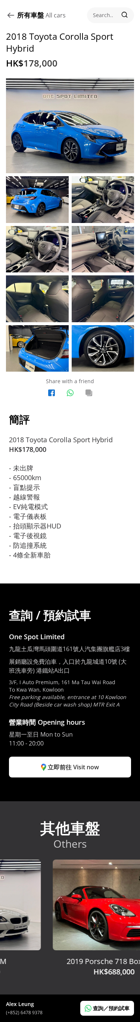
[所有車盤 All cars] (11, 15)
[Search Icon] (110, 15)
